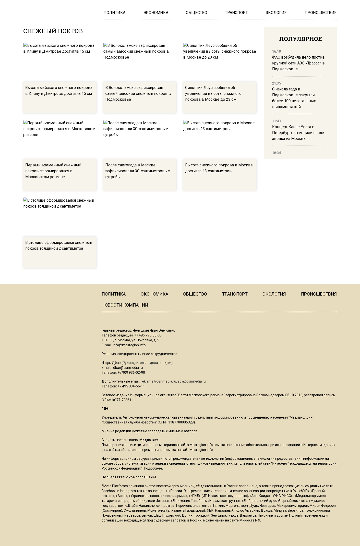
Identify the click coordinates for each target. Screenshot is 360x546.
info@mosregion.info (129, 345)
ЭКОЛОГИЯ (274, 294)
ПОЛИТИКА (114, 294)
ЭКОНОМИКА (154, 294)
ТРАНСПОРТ (235, 294)
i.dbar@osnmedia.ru (127, 368)
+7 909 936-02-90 (131, 372)
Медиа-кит (148, 440)
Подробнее (153, 468)
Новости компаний (125, 305)
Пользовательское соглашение (129, 477)
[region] (298, 102)
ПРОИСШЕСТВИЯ (319, 294)
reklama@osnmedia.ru (158, 381)
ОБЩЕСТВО (195, 294)
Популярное (300, 39)
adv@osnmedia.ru (192, 381)
